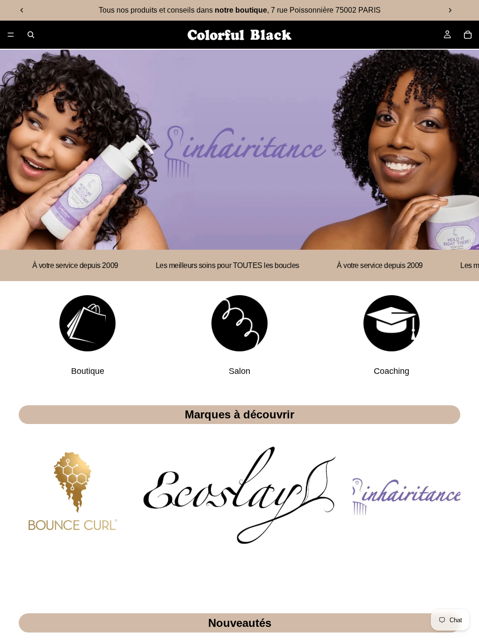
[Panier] (467, 34)
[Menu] (11, 34)
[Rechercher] (31, 34)
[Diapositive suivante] (450, 10)
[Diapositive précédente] (22, 10)
